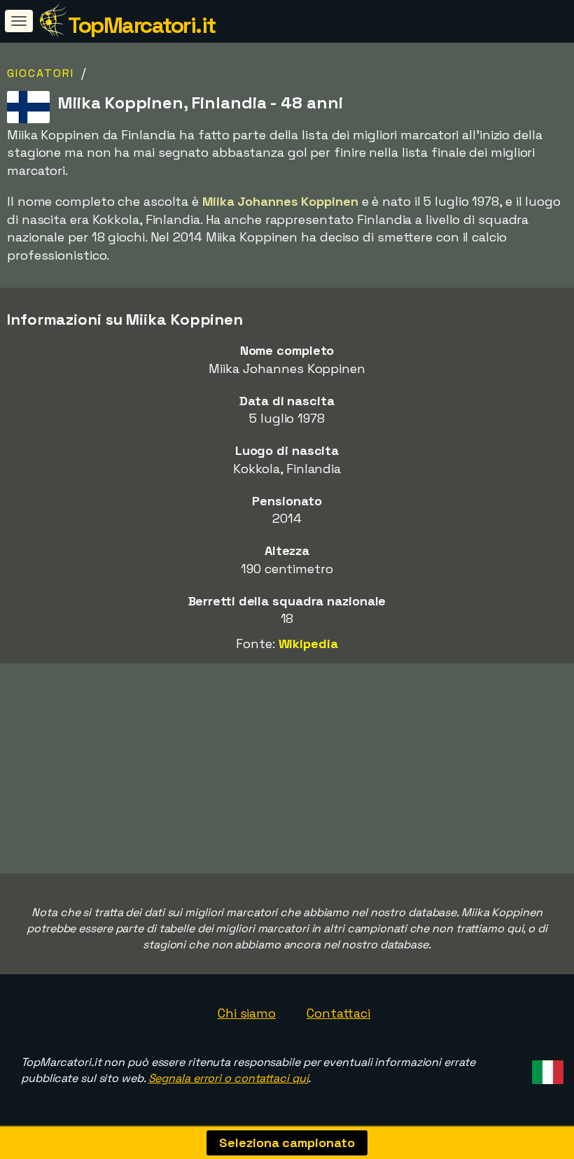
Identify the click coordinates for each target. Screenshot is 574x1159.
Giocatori (40, 73)
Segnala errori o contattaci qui (228, 1078)
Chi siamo (247, 1013)
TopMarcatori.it (142, 25)
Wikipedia (308, 643)
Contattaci (338, 1013)
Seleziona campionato (286, 1143)
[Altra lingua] (545, 1067)
